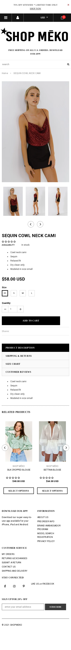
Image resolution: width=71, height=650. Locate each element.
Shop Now (35, 8)
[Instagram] (14, 586)
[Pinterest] (24, 586)
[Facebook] (5, 586)
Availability (8, 245)
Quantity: (6, 303)
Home (5, 73)
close (68, 5)
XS (5, 293)
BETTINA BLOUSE (52, 470)
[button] (9, 241)
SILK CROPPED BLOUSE (18, 470)
